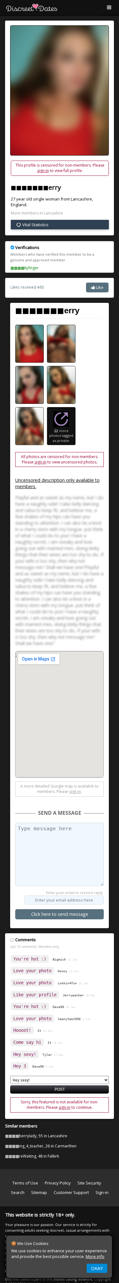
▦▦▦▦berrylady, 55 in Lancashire (36, 1136)
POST (60, 1089)
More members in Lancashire (37, 213)
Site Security (89, 1183)
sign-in (43, 170)
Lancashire (81, 199)
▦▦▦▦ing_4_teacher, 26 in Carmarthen (40, 1146)
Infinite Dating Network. (73, 1279)
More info (95, 1256)
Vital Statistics (35, 224)
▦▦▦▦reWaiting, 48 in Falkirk (32, 1156)
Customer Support (71, 1192)
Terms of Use (25, 1183)
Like (99, 287)
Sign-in (102, 1192)
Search (17, 1192)
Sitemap (39, 1192)
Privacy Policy (58, 1183)
